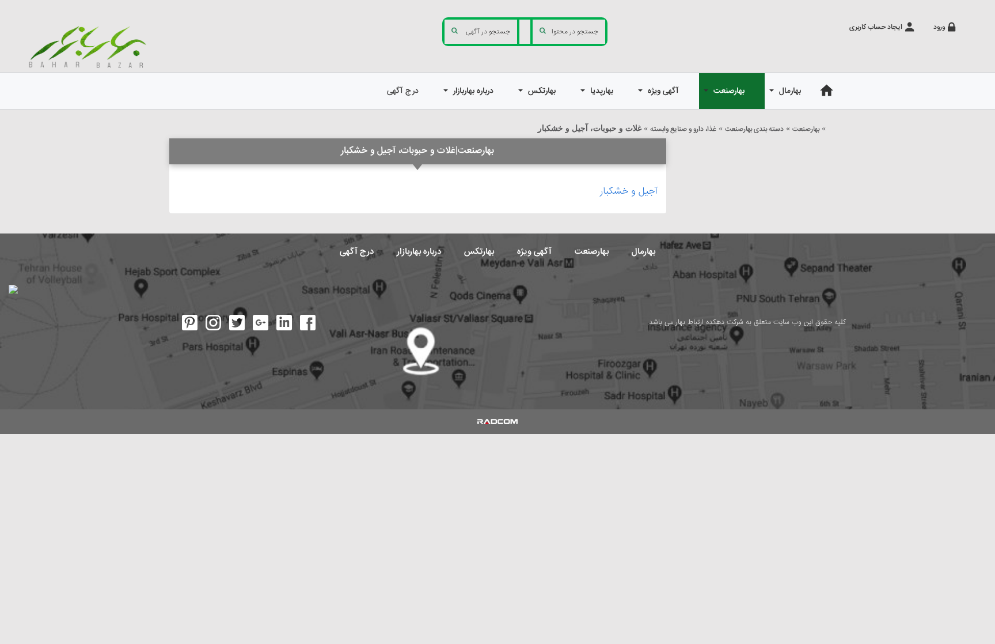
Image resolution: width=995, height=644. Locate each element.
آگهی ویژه (534, 251)
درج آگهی (357, 251)
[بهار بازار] (90, 46)
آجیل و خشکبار (629, 191)
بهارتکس (479, 251)
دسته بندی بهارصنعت (754, 129)
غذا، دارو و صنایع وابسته (683, 129)
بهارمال (643, 251)
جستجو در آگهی (488, 32)
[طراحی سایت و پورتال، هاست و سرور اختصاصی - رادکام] (497, 421)
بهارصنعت (805, 129)
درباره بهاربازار (419, 251)
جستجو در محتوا (575, 32)
